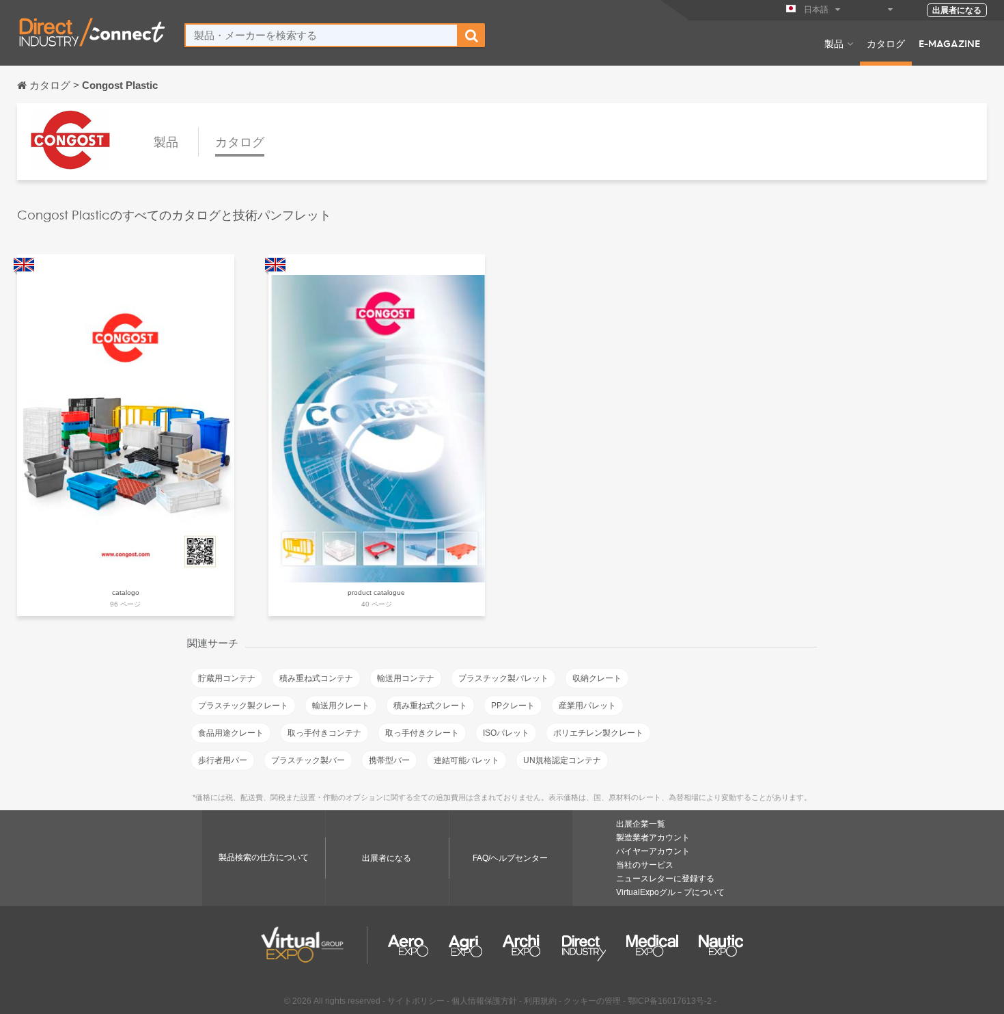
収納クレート (597, 678)
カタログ (886, 43)
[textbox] (321, 35)
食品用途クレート (231, 733)
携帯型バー (389, 760)
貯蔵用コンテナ (226, 678)
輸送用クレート (340, 705)
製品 (833, 43)
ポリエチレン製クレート (598, 733)
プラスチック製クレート (243, 705)
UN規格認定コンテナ (562, 760)
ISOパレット (506, 733)
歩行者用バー (222, 760)
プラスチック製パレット (503, 678)
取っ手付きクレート (422, 733)
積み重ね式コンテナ (316, 678)
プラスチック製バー (308, 760)
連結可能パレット (466, 760)
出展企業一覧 (640, 824)
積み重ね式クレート (430, 705)
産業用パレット (587, 705)
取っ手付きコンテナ (324, 733)
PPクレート (513, 705)
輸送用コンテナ (405, 678)
